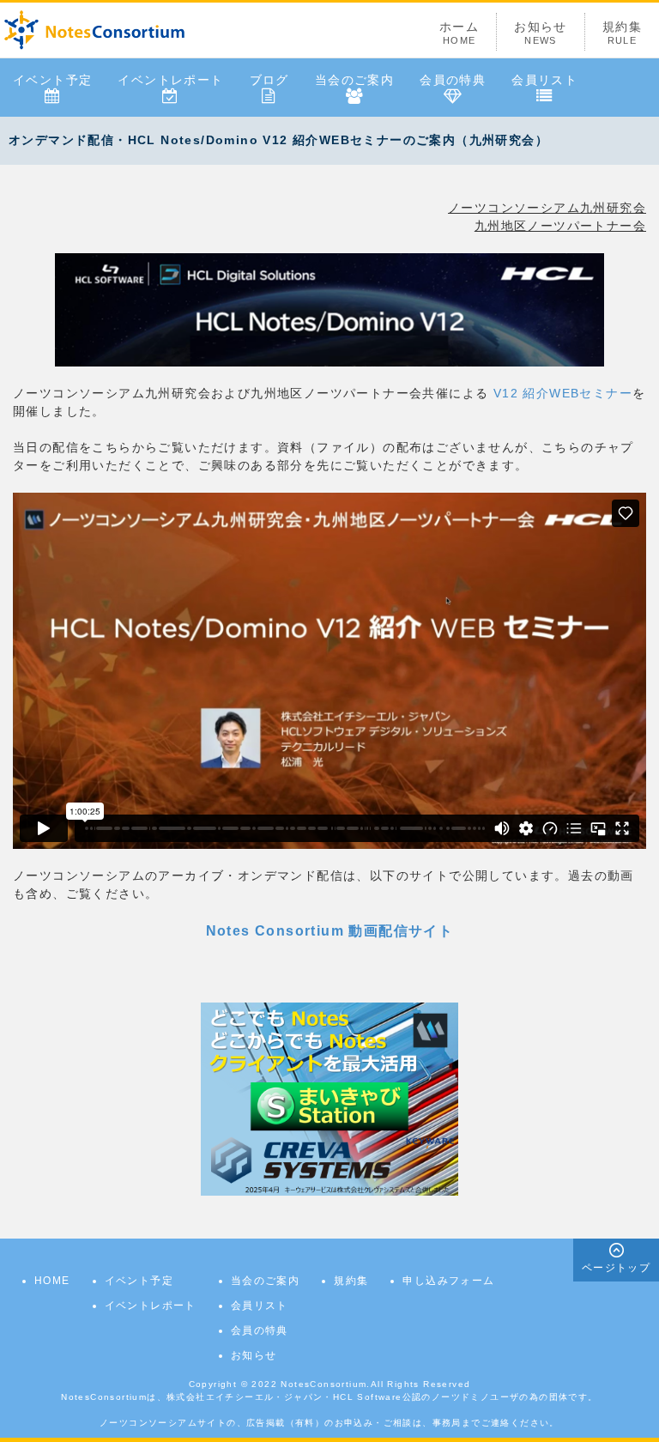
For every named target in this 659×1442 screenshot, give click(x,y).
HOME (52, 1281)
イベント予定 (52, 80)
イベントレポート (170, 80)
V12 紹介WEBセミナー (560, 393)
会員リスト (544, 80)
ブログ (269, 80)
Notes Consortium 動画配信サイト (330, 931)
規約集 (622, 32)
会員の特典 (453, 80)
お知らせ (540, 32)
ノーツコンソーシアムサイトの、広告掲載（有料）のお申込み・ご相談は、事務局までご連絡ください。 (329, 1422)
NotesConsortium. (325, 1384)
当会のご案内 (354, 80)
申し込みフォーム (448, 1281)
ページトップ (616, 1268)
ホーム (459, 32)
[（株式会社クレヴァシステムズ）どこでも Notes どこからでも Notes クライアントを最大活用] (329, 1098)
